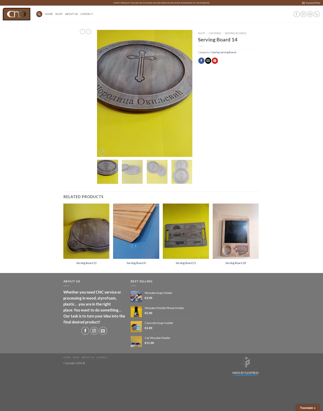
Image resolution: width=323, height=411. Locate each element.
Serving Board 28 (235, 263)
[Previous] (103, 93)
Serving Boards (235, 33)
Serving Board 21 (186, 263)
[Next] (185, 93)
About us (71, 14)
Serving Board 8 (136, 263)
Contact (86, 14)
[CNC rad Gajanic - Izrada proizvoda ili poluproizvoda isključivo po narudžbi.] (16, 14)
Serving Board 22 (86, 263)
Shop (58, 14)
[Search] (39, 14)
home (49, 14)
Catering (215, 33)
